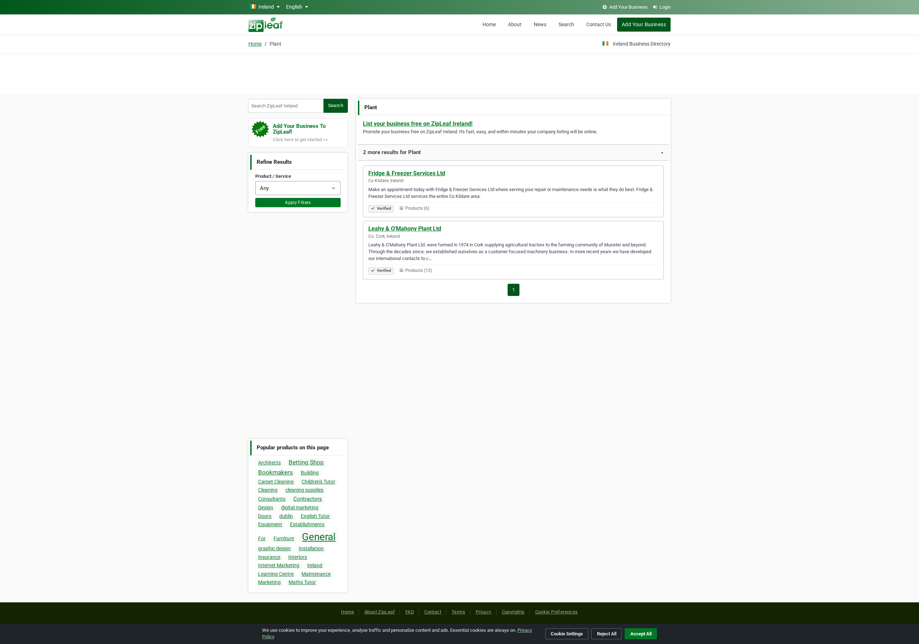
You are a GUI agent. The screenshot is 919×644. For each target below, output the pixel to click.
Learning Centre (276, 574)
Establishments (307, 524)
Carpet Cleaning (276, 482)
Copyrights (513, 612)
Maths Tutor (302, 582)
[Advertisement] (459, 72)
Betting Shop (306, 462)
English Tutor (315, 516)
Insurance (269, 557)
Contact (432, 612)
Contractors (307, 499)
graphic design (274, 548)
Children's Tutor (318, 482)
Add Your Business (644, 24)
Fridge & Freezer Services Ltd (406, 173)
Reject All (606, 633)
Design (265, 507)
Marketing (269, 582)
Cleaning (267, 490)
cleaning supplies (304, 490)
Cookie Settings (567, 633)
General (319, 537)
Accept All (641, 633)
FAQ (409, 612)
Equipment (270, 524)
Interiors (297, 557)
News (540, 24)
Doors (264, 516)
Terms (458, 612)
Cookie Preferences (556, 612)
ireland (314, 565)
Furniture (284, 538)
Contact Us (598, 24)
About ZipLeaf (379, 612)
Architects (269, 462)
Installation (311, 548)
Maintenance (316, 574)
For (262, 538)
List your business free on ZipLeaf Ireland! (417, 123)
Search (566, 24)
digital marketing (299, 507)
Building (310, 473)
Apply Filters (298, 202)
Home (489, 24)
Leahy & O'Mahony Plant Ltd (404, 228)
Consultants (271, 499)
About (515, 24)
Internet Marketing (278, 565)
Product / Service (273, 176)
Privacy (483, 612)
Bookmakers (275, 472)
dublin (286, 516)
